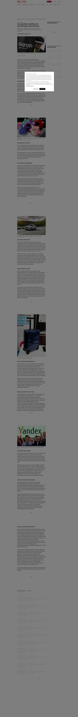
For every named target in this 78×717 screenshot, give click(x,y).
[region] (39, 81)
